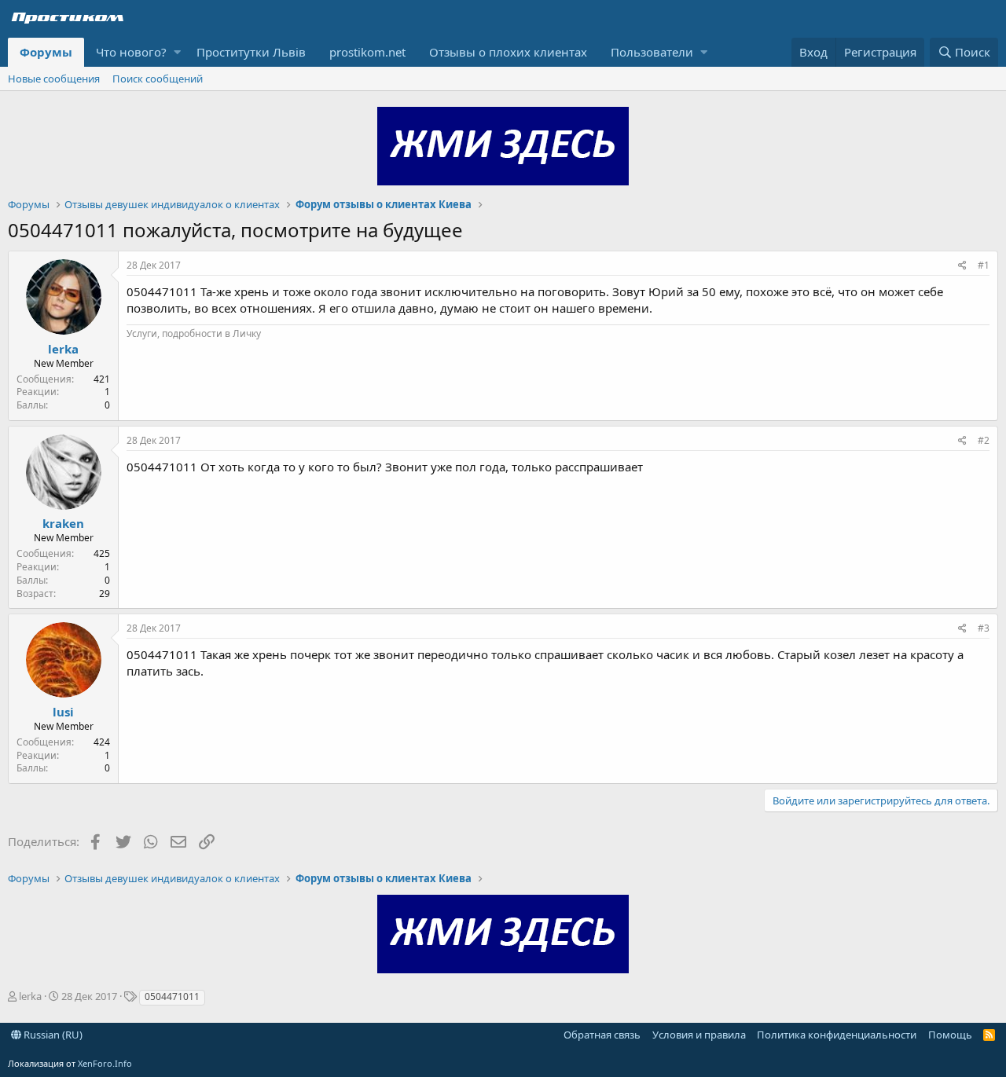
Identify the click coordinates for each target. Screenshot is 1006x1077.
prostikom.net (367, 52)
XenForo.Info (105, 1063)
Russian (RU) (52, 1035)
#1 (983, 265)
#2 (983, 440)
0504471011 (172, 996)
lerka (63, 349)
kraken (63, 523)
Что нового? (131, 52)
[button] (177, 52)
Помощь (950, 1035)
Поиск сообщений (157, 78)
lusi (63, 712)
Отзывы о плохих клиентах (508, 52)
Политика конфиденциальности (836, 1035)
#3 (983, 628)
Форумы (46, 52)
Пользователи (652, 52)
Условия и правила (699, 1035)
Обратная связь (602, 1035)
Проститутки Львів (251, 52)
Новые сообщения (54, 78)
